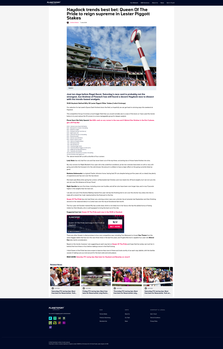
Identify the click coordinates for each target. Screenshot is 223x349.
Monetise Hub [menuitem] (103, 321)
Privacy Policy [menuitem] (153, 321)
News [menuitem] (162, 3)
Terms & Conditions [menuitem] (155, 317)
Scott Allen (57, 288)
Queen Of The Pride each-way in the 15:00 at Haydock (102, 212)
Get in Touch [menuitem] (171, 3)
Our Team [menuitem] (127, 317)
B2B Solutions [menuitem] (145, 3)
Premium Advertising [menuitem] (105, 317)
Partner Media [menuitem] (103, 314)
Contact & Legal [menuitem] (157, 310)
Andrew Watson (74, 22)
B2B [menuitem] (101, 310)
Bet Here (115, 226)
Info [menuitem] (127, 310)
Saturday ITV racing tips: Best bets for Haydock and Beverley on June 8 (103, 257)
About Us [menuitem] (155, 3)
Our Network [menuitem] (134, 3)
